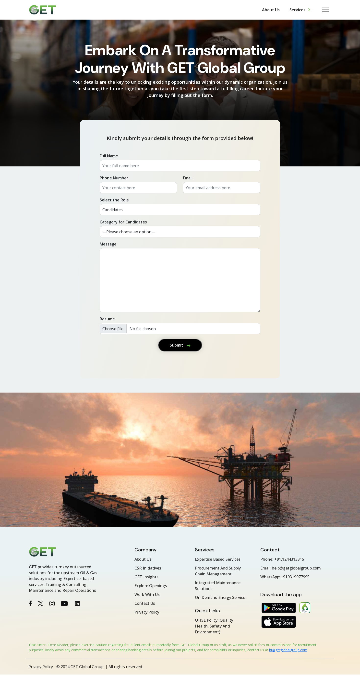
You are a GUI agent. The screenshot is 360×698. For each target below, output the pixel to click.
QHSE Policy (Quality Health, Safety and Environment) (214, 626)
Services (297, 9)
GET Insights (146, 577)
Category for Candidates (123, 222)
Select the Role (114, 200)
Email (187, 178)
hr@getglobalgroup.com (288, 650)
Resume (107, 319)
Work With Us (147, 594)
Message (108, 244)
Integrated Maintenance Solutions (217, 585)
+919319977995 (295, 577)
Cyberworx (324, 666)
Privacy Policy (146, 612)
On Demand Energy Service (220, 597)
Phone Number (114, 178)
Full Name (109, 156)
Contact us (144, 603)
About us (271, 9)
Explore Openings (150, 585)
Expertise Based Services (217, 559)
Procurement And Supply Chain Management (218, 571)
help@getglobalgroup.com (296, 568)
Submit (177, 345)
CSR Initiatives (147, 568)
